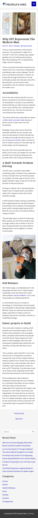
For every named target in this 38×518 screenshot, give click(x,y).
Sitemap (31, 513)
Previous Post (19, 413)
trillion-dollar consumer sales (14, 120)
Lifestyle (17, 46)
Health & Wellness (8, 488)
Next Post (19, 419)
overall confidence (19, 295)
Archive (5, 481)
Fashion (5, 484)
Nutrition (5, 498)
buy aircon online (14, 140)
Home (4, 491)
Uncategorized (7, 501)
